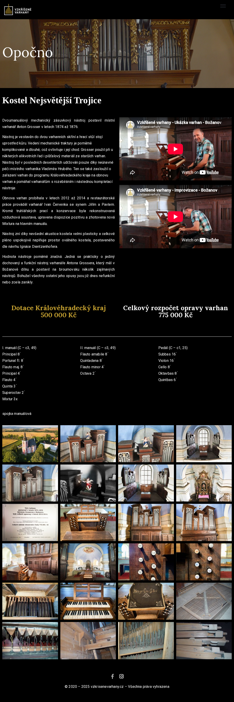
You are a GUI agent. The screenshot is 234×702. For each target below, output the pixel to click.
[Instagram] (121, 676)
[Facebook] (112, 676)
